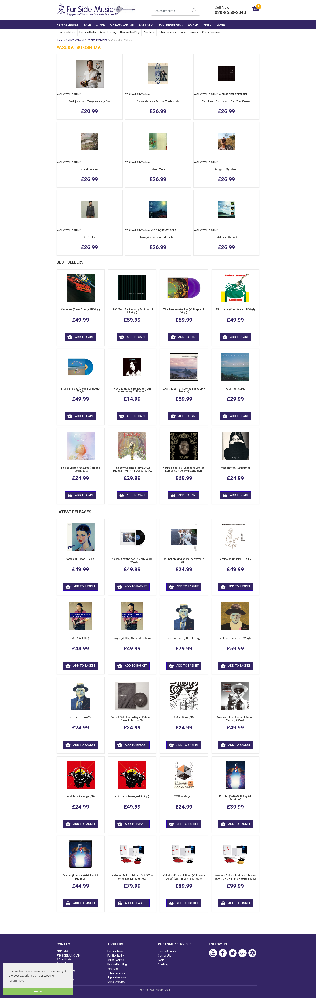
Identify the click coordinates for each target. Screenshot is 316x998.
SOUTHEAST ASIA (170, 24)
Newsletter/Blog (130, 32)
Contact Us (164, 955)
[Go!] (194, 10)
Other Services (167, 32)
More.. (221, 24)
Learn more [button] (16, 980)
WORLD (193, 24)
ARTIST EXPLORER (97, 40)
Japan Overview (189, 32)
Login (161, 960)
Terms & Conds (167, 951)
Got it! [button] (38, 991)
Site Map (163, 964)
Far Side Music (67, 32)
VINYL (207, 24)
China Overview (211, 32)
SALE (87, 24)
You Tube (149, 32)
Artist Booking (108, 32)
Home (59, 40)
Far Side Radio (87, 32)
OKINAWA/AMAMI (122, 24)
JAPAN (100, 24)
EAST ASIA (146, 24)
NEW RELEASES (67, 24)
